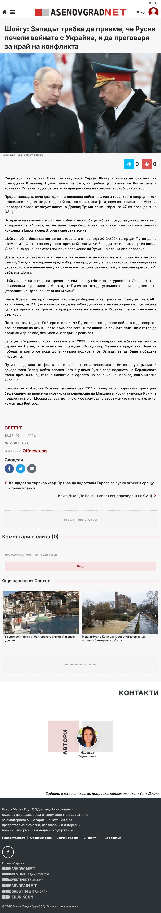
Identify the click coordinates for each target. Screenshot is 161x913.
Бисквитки (91, 837)
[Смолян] (24, 891)
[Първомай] (19, 885)
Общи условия (41, 837)
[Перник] (17, 897)
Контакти (139, 693)
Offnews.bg (35, 450)
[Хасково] (18, 868)
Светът (13, 427)
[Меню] (12, 12)
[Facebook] (8, 852)
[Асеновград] (80, 12)
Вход (141, 12)
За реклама (113, 837)
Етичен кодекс (67, 837)
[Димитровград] (25, 874)
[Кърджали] (22, 879)
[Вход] (153, 12)
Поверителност (13, 837)
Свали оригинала (14, 57)
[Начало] (4, 12)
